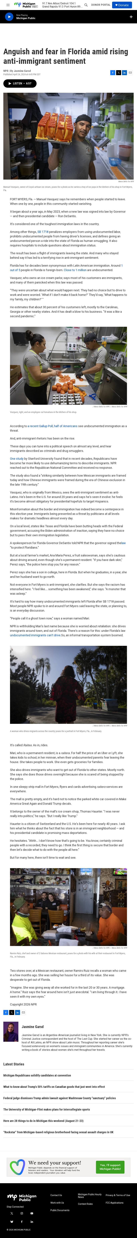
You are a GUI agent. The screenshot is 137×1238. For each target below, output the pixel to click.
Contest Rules (85, 1204)
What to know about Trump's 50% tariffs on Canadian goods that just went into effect (54, 1086)
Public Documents (60, 1210)
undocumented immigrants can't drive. (35, 635)
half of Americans (66, 426)
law (123, 543)
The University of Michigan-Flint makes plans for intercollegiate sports (46, 1109)
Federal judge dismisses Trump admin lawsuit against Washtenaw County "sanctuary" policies (59, 1098)
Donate (123, 5)
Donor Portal (100, 5)
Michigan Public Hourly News (90, 1195)
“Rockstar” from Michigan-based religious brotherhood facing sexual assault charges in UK (58, 1132)
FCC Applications (114, 1203)
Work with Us (57, 1203)
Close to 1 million (75, 270)
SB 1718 (42, 232)
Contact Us (56, 1195)
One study (17, 458)
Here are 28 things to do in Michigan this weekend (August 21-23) (43, 1121)
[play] (9, 17)
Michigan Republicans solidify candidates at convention (37, 1075)
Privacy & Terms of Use (118, 1195)
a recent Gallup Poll (40, 426)
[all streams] (132, 16)
